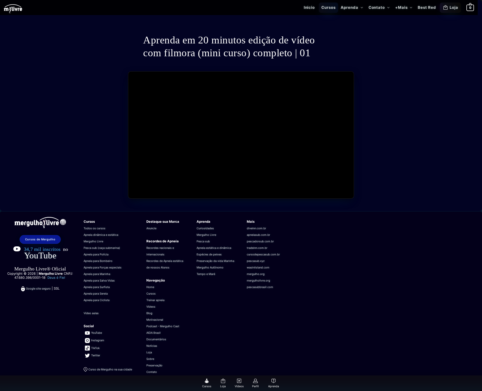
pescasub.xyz (256, 261)
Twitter (95, 355)
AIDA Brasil (153, 332)
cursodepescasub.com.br (263, 254)
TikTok (95, 348)
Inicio (309, 7)
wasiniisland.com (258, 267)
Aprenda (349, 7)
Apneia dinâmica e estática (101, 235)
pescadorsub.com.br (260, 241)
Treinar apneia (155, 300)
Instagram (97, 340)
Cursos (328, 7)
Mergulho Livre (93, 241)
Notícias (151, 346)
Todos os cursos (94, 228)
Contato (377, 7)
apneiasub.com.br (258, 235)
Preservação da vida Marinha (215, 261)
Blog (149, 313)
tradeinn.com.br (257, 248)
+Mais (401, 7)
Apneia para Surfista (97, 287)
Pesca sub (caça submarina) (102, 248)
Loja (454, 7)
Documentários (156, 339)
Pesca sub (203, 241)
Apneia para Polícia (96, 254)
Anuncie (151, 228)
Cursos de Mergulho (40, 239)
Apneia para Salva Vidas (99, 280)
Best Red (427, 7)
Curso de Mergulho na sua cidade (110, 369)
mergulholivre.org (258, 280)
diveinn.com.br (256, 228)
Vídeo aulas (91, 313)
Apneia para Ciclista (96, 300)
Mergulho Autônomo (210, 267)
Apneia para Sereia (96, 293)
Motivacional (154, 319)
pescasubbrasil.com (260, 287)
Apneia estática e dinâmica (214, 248)
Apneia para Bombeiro (98, 261)
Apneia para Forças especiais (103, 267)
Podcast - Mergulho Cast (162, 326)
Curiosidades (205, 228)
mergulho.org (256, 274)
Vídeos (150, 306)
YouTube (40, 255)
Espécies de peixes (209, 254)
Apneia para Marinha (97, 274)
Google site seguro (38, 288)
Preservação (154, 365)
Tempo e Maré (206, 274)
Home (150, 287)
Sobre (150, 359)
